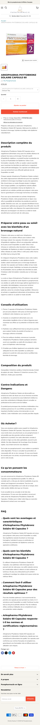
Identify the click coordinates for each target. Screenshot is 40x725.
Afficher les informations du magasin (13, 122)
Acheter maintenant (20, 112)
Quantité (3, 94)
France (19, 708)
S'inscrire (30, 699)
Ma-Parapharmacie (9, 81)
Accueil (3, 21)
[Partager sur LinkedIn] (9, 652)
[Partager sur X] (6, 652)
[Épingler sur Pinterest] (13, 652)
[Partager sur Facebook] (2, 652)
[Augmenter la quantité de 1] (17, 98)
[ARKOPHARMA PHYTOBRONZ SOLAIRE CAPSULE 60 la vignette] (4, 67)
